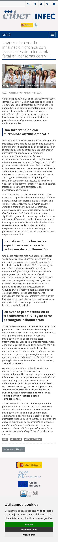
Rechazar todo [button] (29, 529)
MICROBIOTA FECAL (33, 439)
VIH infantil (16, 439)
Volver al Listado (15, 449)
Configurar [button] (29, 534)
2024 (5, 439)
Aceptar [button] (29, 524)
